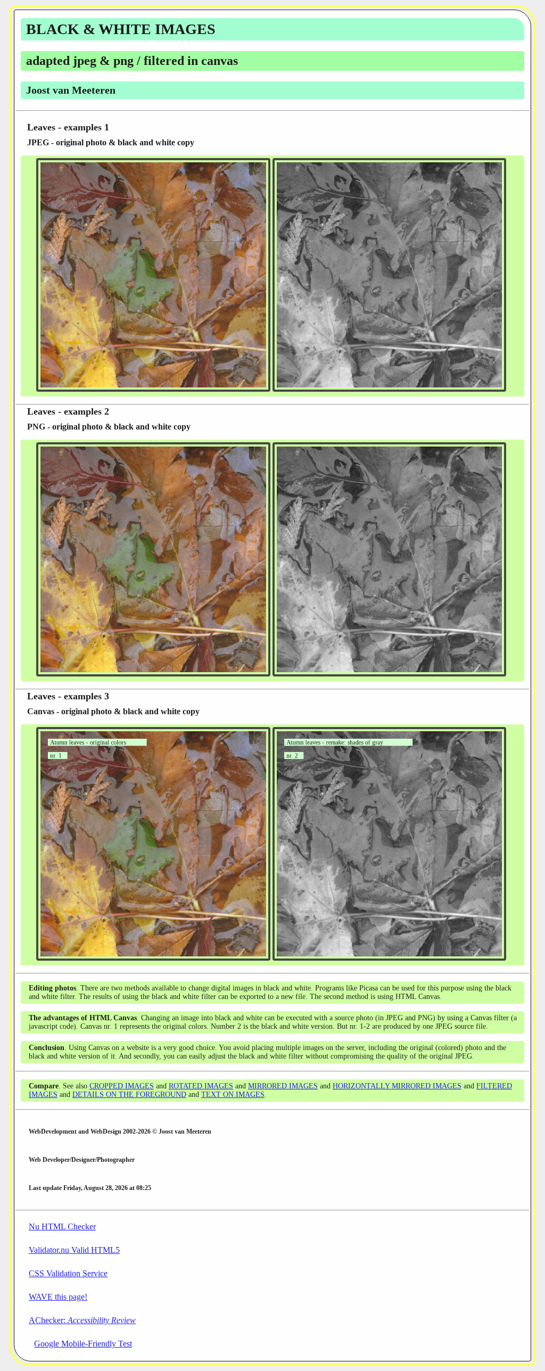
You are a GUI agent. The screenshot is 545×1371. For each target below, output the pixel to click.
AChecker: (82, 1320)
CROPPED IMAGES (121, 1086)
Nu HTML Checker (62, 1226)
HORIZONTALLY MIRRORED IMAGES (397, 1086)
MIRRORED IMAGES (283, 1086)
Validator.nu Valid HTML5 (74, 1249)
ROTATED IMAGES (201, 1086)
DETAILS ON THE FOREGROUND (129, 1095)
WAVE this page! (58, 1296)
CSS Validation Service (68, 1273)
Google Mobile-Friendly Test (83, 1343)
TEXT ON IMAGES (233, 1095)
